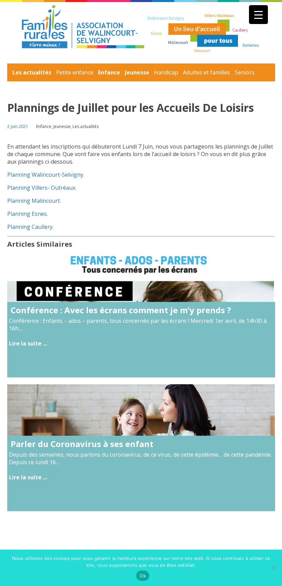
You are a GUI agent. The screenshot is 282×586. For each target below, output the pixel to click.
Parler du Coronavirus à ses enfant (82, 443)
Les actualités (31, 72)
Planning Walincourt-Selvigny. (45, 174)
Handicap (166, 72)
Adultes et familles (206, 72)
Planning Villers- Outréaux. (41, 187)
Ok (143, 575)
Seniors (244, 72)
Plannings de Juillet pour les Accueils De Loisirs (130, 107)
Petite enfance (74, 72)
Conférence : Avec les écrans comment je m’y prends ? (121, 310)
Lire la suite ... (28, 343)
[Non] (273, 567)
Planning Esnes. (27, 214)
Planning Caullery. (30, 227)
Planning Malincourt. (34, 200)
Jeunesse (137, 72)
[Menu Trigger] (258, 14)
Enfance (109, 72)
